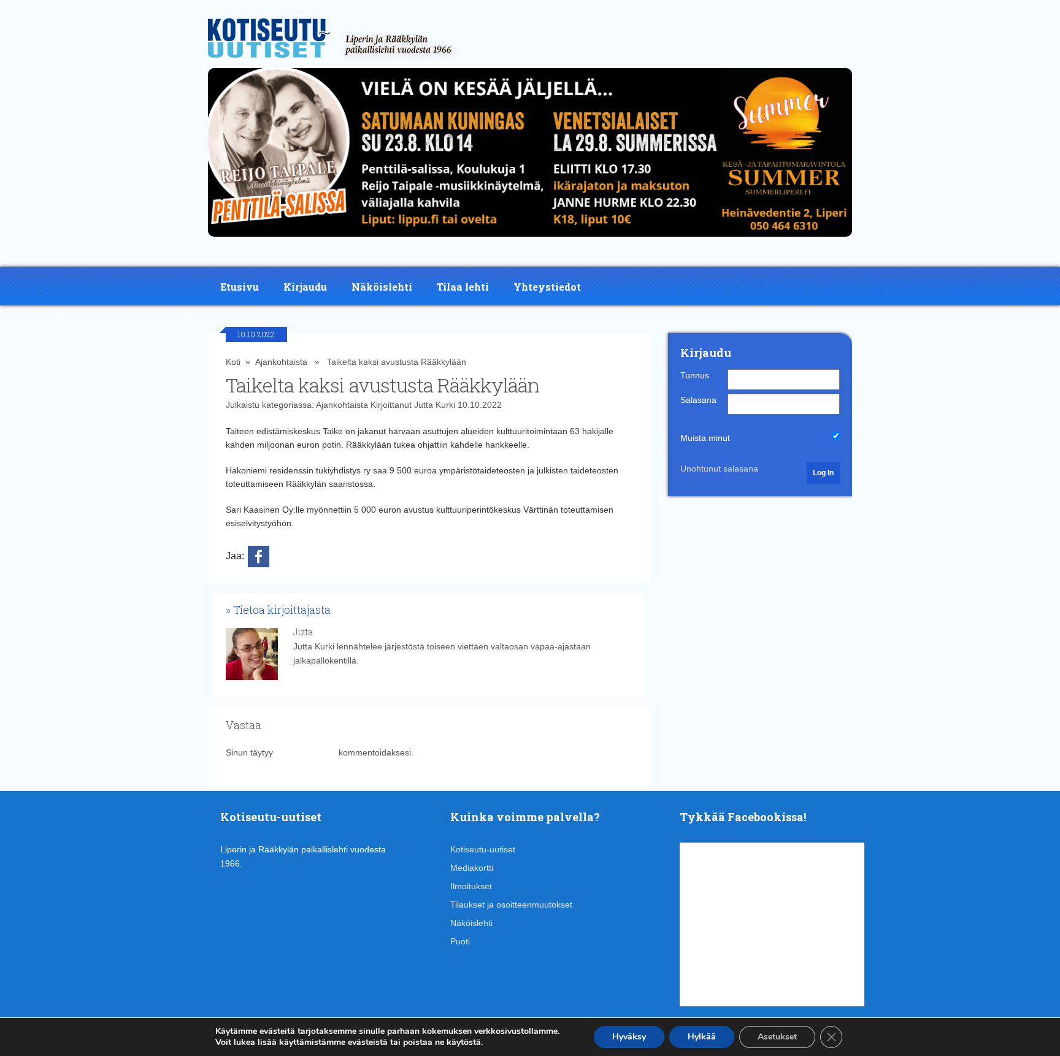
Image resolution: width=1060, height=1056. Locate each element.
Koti (233, 362)
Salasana (698, 400)
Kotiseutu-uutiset (482, 849)
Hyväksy (629, 1037)
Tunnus (694, 375)
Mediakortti (471, 868)
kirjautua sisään (305, 752)
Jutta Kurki (434, 405)
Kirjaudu (305, 286)
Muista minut (705, 438)
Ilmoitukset (471, 886)
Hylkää (702, 1037)
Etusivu (239, 286)
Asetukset (777, 1037)
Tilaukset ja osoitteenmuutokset (511, 904)
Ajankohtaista (281, 362)
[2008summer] (530, 240)
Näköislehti (381, 286)
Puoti (460, 941)
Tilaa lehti (463, 286)
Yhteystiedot (547, 286)
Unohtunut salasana (719, 468)
